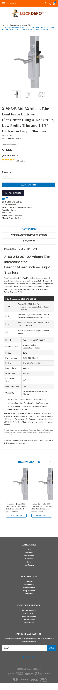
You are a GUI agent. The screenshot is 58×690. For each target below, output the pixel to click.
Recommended (29, 461)
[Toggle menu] (3, 4)
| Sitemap (37, 669)
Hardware (29, 559)
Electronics (29, 553)
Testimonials (29, 585)
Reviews (29, 241)
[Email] (3, 198)
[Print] (7, 198)
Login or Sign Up (29, 619)
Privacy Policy (29, 613)
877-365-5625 (12, 3)
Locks (29, 550)
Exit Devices (29, 556)
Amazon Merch (29, 588)
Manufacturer (14, 25)
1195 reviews (20, 161)
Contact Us (29, 594)
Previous (5, 62)
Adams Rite (26, 25)
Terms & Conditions (29, 616)
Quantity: (6, 172)
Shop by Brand (29, 591)
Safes (29, 562)
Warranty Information (29, 235)
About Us (29, 581)
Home (4, 25)
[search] (44, 3)
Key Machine (29, 565)
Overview (29, 229)
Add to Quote (15, 193)
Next (53, 62)
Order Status (29, 623)
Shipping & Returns (29, 610)
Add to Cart (16, 516)
